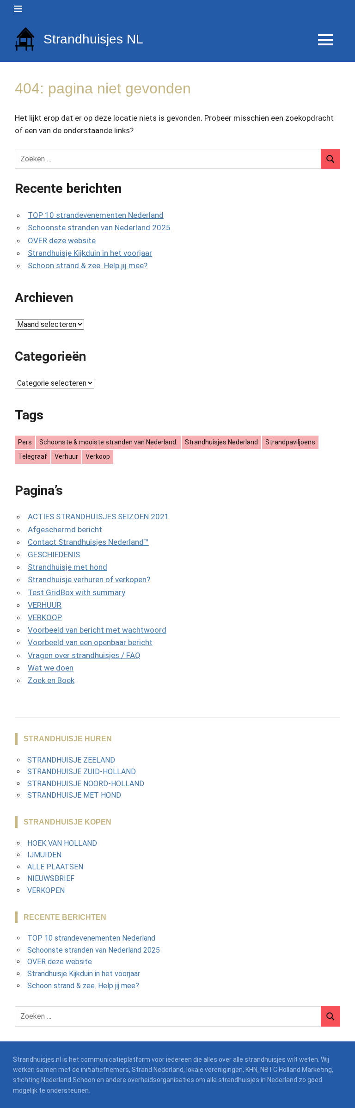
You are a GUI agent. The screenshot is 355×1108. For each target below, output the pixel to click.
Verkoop (98, 456)
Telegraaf (32, 456)
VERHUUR (44, 604)
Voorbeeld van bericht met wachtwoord (97, 629)
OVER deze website (62, 240)
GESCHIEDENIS (54, 554)
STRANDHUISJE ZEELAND (71, 760)
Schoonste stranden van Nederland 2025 (99, 227)
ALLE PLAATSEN (55, 866)
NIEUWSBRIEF (50, 878)
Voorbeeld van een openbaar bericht (90, 642)
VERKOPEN (46, 890)
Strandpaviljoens (290, 442)
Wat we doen (50, 667)
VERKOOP (45, 617)
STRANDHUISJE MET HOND (74, 795)
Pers (25, 442)
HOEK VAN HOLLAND (62, 843)
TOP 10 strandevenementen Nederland (96, 215)
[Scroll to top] (341, 1094)
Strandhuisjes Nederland (221, 442)
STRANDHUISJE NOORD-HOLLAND (85, 783)
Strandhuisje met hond (67, 567)
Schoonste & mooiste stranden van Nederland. (108, 442)
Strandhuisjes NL (93, 39)
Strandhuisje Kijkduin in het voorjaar (90, 253)
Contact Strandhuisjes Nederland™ (88, 542)
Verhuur (66, 456)
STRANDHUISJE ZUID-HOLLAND (81, 771)
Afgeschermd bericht (65, 529)
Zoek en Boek (51, 680)
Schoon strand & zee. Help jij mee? (87, 265)
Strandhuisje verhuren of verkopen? (89, 579)
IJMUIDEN (44, 854)
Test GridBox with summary (76, 592)
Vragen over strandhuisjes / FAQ (84, 655)
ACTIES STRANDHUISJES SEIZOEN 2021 (98, 516)
